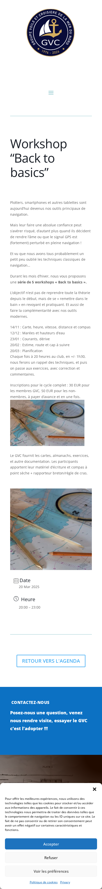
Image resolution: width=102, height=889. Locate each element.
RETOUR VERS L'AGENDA (51, 660)
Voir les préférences (51, 871)
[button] (94, 789)
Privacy (65, 882)
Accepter (51, 844)
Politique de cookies (44, 882)
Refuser (51, 857)
